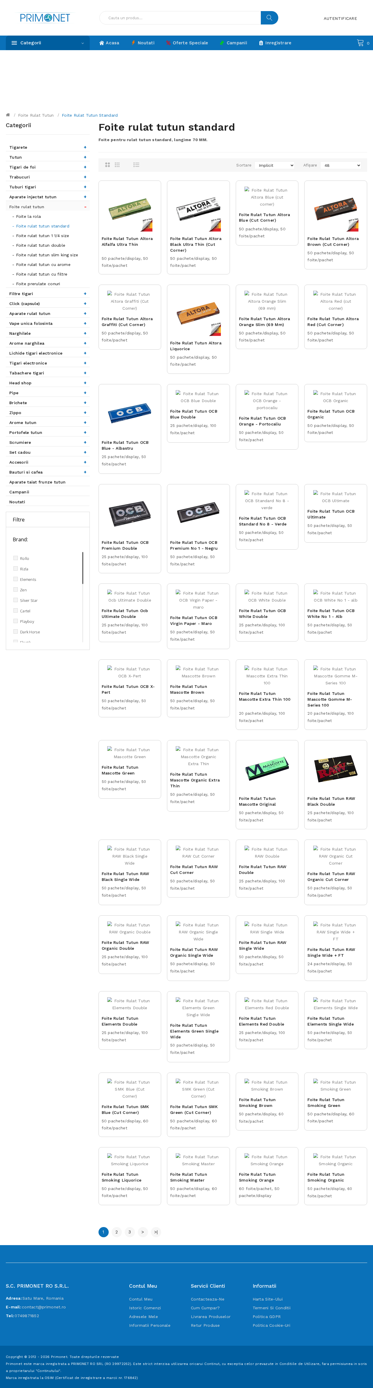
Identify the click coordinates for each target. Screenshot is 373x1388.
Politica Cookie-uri (271, 1325)
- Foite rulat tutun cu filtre (39, 274)
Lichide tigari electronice (48, 353)
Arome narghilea (48, 343)
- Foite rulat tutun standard (40, 226)
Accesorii (48, 462)
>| (156, 1232)
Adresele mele (143, 1316)
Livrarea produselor (211, 1316)
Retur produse (205, 1325)
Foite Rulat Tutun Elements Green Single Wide (194, 1031)
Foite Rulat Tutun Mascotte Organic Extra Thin (195, 780)
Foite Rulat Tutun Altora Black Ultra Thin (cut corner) (195, 244)
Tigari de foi (48, 167)
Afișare (310, 165)
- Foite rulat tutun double (38, 245)
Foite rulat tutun (36, 115)
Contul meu (140, 1299)
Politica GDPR (267, 1316)
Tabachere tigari (48, 373)
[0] (360, 42)
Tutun (48, 157)
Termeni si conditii (272, 1307)
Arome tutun (48, 422)
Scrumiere (48, 442)
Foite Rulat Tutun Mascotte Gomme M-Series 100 (329, 699)
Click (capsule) (48, 303)
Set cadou (48, 452)
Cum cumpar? (205, 1307)
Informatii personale (149, 1325)
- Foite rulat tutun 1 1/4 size (40, 235)
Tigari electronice (48, 363)
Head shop (48, 382)
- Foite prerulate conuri (36, 283)
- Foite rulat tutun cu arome (41, 264)
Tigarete (48, 147)
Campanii (19, 492)
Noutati (17, 502)
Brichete (48, 402)
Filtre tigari (48, 293)
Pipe (48, 392)
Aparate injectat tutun (48, 196)
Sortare (243, 165)
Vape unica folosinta (48, 323)
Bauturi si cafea (48, 472)
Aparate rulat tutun (48, 313)
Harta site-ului (268, 1299)
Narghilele (48, 333)
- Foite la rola (26, 216)
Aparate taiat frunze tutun (37, 482)
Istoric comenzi (145, 1307)
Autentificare (340, 18)
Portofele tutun (48, 432)
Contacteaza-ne (207, 1299)
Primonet (59, 1357)
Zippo (48, 412)
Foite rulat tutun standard (90, 115)
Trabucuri (48, 177)
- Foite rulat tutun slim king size (45, 255)
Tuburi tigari (48, 187)
